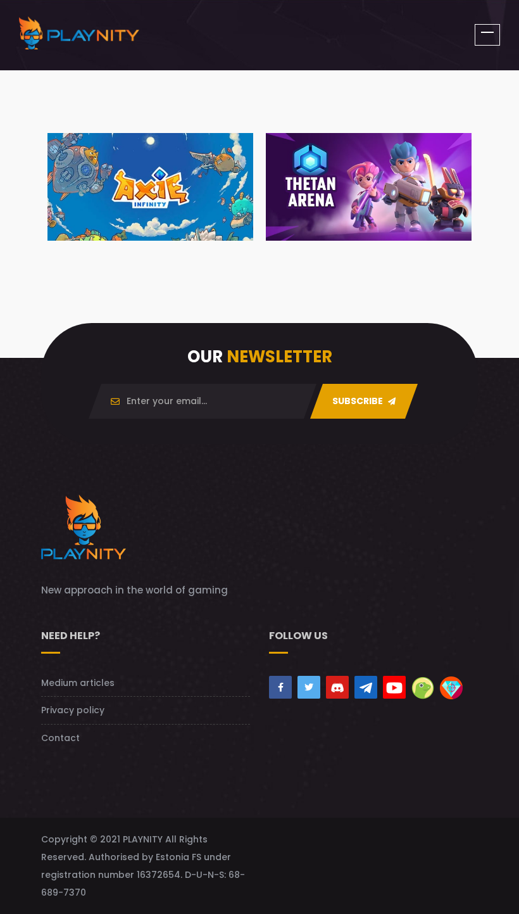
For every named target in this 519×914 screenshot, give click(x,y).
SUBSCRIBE (358, 401)
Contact (60, 738)
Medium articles (78, 682)
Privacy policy (72, 710)
